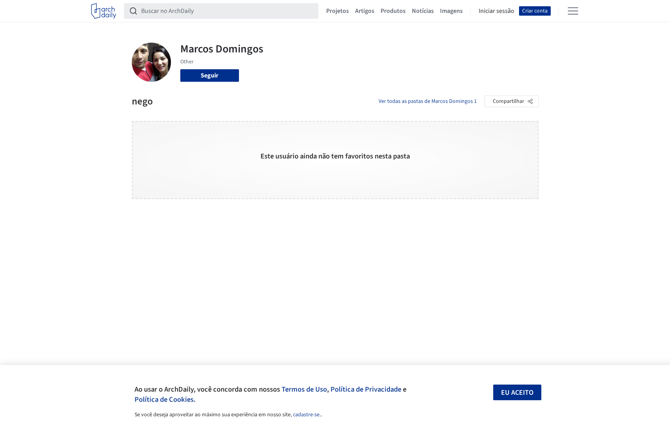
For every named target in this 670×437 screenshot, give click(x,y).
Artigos (364, 11)
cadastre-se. (307, 415)
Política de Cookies (164, 399)
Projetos (337, 11)
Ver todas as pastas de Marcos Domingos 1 (428, 101)
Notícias (423, 11)
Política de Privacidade (366, 389)
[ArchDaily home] (103, 11)
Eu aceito (517, 392)
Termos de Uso (304, 389)
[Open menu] (573, 11)
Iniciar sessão (496, 11)
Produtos (393, 11)
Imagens (451, 11)
